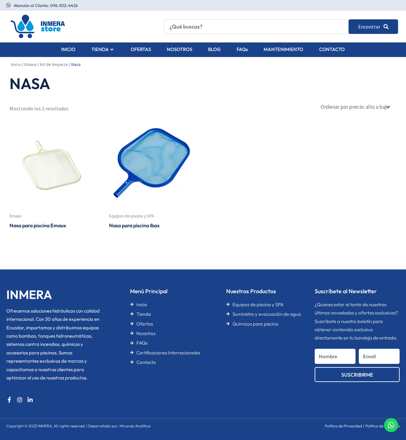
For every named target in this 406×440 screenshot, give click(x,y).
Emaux (30, 64)
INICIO (68, 49)
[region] (82, 390)
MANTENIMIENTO (283, 49)
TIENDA (100, 49)
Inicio (16, 64)
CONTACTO (332, 49)
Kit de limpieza (54, 64)
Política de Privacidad (343, 426)
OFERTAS (141, 49)
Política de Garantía (382, 426)
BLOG (214, 49)
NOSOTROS (179, 49)
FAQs (242, 49)
